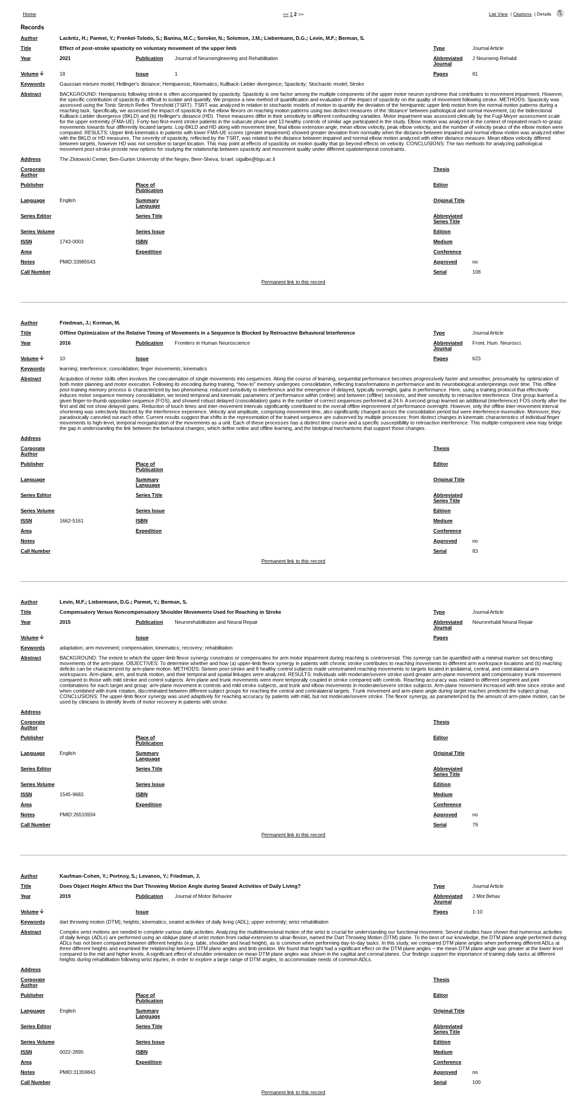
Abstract (31, 94)
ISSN (26, 241)
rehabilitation (219, 647)
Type (439, 48)
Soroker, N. (210, 38)
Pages (440, 74)
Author (29, 38)
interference (93, 368)
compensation (137, 647)
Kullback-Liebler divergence (251, 84)
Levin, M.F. (322, 38)
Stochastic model (328, 84)
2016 (65, 343)
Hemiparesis (176, 84)
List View (498, 14)
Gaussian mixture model (87, 84)
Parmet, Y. (102, 38)
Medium (443, 241)
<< (285, 14)
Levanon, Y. (153, 876)
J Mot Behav (486, 896)
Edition (442, 231)
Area (26, 251)
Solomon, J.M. (244, 38)
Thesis (441, 169)
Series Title (149, 216)
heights (131, 922)
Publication (149, 58)
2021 (65, 58)
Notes (28, 261)
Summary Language (148, 203)
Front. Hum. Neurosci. (497, 343)
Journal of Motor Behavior (203, 896)
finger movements (161, 368)
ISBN (142, 241)
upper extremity (268, 922)
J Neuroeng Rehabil (494, 58)
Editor (440, 184)
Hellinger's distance (138, 84)
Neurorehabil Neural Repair (502, 622)
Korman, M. (106, 322)
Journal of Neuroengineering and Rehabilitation (226, 58)
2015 (65, 622)
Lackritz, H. (73, 38)
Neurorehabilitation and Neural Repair (216, 622)
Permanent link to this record (293, 282)
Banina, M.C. (179, 38)
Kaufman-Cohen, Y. (83, 876)
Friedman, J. (74, 322)
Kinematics (205, 84)
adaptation (71, 647)
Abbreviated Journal (448, 60)
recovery (192, 647)
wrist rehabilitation (308, 922)
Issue (142, 74)
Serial (440, 272)
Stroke (356, 84)
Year (26, 58)
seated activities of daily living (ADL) (209, 922)
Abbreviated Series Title (448, 218)
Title (26, 48)
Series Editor (36, 216)
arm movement (102, 647)
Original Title (449, 200)
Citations (522, 14)
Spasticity (295, 84)
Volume (30, 74)
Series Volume (38, 231)
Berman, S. (351, 38)
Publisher (32, 184)
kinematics (195, 368)
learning (68, 368)
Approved (445, 261)
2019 (65, 896)
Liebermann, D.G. (285, 38)
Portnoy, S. (123, 876)
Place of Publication (149, 187)
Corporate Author (33, 171)
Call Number (35, 272)
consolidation (123, 368)
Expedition (149, 251)
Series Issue (150, 231)
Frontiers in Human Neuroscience (212, 343)
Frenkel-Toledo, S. (139, 38)
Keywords (33, 84)
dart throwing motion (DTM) (90, 922)
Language (33, 200)
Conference (447, 251)
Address (31, 159)
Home (29, 14)
